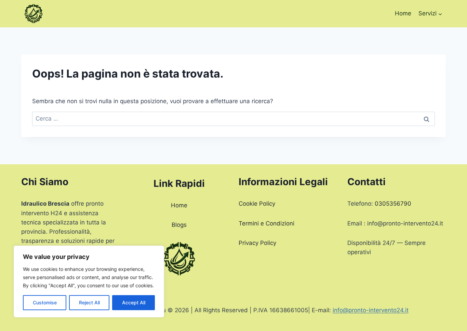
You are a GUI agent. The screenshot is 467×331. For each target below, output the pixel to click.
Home (403, 13)
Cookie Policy (257, 203)
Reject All (89, 302)
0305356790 (393, 203)
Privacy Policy (257, 242)
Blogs (179, 224)
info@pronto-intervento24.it (371, 310)
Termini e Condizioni (266, 223)
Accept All (133, 302)
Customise (45, 302)
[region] (89, 281)
